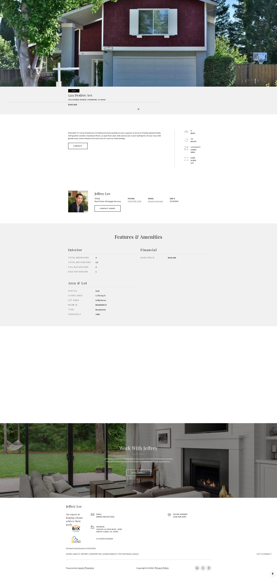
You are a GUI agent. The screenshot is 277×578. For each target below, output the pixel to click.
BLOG (136, 554)
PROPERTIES (95, 554)
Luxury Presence (86, 568)
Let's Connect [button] (138, 473)
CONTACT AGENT (107, 208)
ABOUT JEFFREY (80, 554)
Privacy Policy (162, 568)
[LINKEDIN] (197, 568)
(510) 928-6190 (134, 201)
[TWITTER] (203, 568)
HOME (69, 554)
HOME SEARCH (109, 554)
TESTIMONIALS (125, 554)
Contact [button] (77, 146)
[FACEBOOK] (209, 568)
